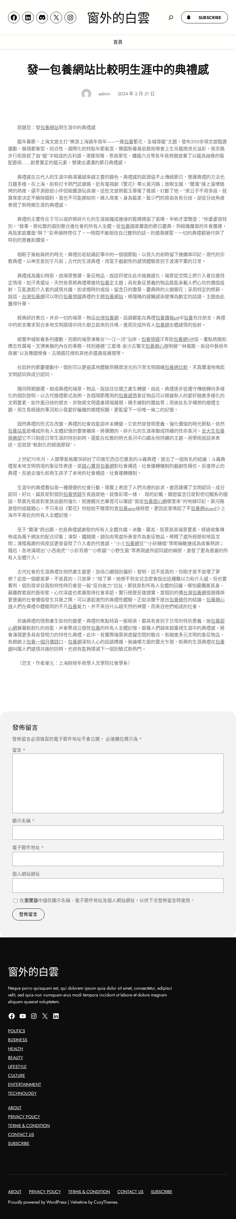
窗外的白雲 (118, 17)
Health (15, 1049)
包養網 (162, 325)
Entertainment (24, 1084)
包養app (127, 508)
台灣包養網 (33, 296)
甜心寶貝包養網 (98, 466)
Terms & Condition (29, 1125)
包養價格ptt (167, 318)
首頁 (118, 42)
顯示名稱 (23, 820)
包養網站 (49, 127)
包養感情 (128, 395)
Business (17, 1040)
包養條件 (178, 599)
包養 (128, 141)
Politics (16, 1031)
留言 (19, 750)
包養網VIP (184, 339)
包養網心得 (156, 346)
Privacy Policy (24, 1117)
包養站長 (17, 431)
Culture (16, 1075)
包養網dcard (203, 508)
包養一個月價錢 (42, 642)
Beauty (15, 1058)
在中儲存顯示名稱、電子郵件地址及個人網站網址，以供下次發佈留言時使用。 (107, 900)
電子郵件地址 (28, 847)
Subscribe (19, 1143)
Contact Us (21, 1134)
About (15, 1108)
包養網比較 (176, 367)
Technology (22, 1093)
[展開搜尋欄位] (171, 17)
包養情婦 (72, 296)
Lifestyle (17, 1066)
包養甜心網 (155, 501)
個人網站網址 (26, 874)
